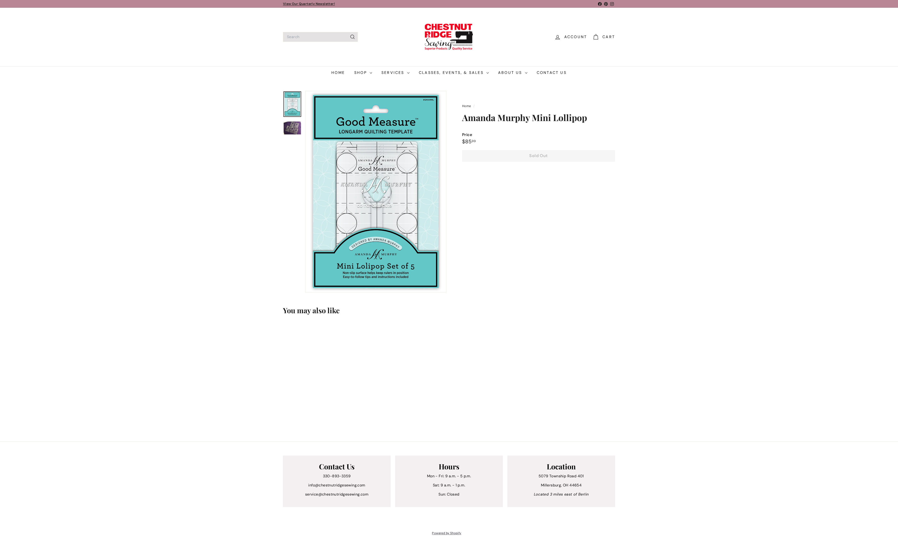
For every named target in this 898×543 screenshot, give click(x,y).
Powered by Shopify (446, 533)
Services (393, 72)
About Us (511, 72)
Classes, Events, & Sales (452, 72)
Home (338, 72)
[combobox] (320, 37)
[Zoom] (375, 191)
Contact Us (552, 72)
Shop (361, 72)
